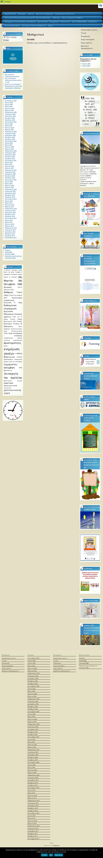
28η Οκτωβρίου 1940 (13, 282)
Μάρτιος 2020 (9, 187)
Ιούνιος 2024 (9, 104)
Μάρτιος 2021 (9, 168)
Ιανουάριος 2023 (10, 133)
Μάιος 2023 (8, 125)
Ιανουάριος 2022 (10, 153)
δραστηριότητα (17, 340)
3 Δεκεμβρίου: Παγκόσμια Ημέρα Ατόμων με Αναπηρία (13, 274)
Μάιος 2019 (8, 203)
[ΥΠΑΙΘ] (90, 365)
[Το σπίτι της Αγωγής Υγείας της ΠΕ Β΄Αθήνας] (90, 452)
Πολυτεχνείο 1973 (10, 321)
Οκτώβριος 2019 (10, 197)
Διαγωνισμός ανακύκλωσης (13, 298)
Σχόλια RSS (86, 66)
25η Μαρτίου (13, 278)
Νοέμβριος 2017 (10, 234)
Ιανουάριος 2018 (10, 230)
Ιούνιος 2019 (9, 201)
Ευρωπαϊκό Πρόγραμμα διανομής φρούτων (13, 314)
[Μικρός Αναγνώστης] (90, 617)
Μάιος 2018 (8, 222)
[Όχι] (100, 853)
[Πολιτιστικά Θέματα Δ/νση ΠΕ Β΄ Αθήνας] (90, 528)
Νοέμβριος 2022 (10, 137)
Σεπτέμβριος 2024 (10, 100)
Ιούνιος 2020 (9, 181)
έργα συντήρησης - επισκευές (13, 334)
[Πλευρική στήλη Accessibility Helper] (100, 5)
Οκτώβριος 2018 (10, 216)
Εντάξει (44, 855)
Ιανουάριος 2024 (10, 114)
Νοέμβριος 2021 (10, 156)
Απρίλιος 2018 (9, 224)
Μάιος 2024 (8, 106)
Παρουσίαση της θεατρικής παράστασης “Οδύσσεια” (13, 87)
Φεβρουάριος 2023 (11, 131)
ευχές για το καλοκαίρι (15, 361)
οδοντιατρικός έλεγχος (13, 381)
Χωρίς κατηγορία (87, 39)
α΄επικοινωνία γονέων (13, 338)
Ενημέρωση (85, 36)
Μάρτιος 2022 (9, 149)
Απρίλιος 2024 (9, 108)
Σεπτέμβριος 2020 (10, 180)
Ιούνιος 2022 (9, 143)
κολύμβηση (9, 367)
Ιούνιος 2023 (9, 124)
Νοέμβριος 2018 (10, 214)
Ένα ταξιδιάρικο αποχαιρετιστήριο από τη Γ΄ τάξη (13, 80)
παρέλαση (8, 383)
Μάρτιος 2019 (9, 206)
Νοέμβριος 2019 (10, 195)
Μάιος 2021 (8, 164)
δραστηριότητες (12, 343)
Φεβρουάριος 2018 (11, 228)
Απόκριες (8, 292)
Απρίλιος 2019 (9, 205)
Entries (8, 252)
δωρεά (6, 346)
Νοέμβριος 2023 (10, 118)
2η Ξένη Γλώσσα (14, 272)
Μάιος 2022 (8, 145)
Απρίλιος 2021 (9, 166)
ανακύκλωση (7, 340)
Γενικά (83, 33)
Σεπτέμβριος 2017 (10, 237)
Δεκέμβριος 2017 (10, 232)
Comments (9, 254)
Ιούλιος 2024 (9, 102)
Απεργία (20, 287)
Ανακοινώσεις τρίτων (89, 30)
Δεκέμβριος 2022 (10, 135)
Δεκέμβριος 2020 (10, 174)
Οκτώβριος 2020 (10, 178)
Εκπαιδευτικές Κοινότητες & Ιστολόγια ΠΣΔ (13, 257)
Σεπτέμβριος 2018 (10, 218)
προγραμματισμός (10, 385)
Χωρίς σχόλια (86, 43)
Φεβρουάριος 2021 (11, 170)
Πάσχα (20, 319)
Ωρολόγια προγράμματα (87, 47)
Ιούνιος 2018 (9, 220)
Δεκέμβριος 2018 (10, 212)
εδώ (35, 43)
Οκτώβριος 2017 (10, 235)
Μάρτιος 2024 (9, 110)
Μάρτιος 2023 (9, 129)
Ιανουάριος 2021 (10, 172)
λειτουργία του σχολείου (13, 375)
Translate (6, 40)
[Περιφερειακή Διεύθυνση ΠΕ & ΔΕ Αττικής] (90, 389)
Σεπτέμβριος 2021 (10, 160)
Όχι (51, 855)
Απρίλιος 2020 (9, 185)
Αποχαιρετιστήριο (9, 289)
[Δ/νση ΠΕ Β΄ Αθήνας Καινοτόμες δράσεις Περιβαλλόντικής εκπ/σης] (90, 499)
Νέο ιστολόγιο (9, 74)
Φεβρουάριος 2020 (11, 189)
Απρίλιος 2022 (9, 147)
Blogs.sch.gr (56, 845)
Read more (58, 855)
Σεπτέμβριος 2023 (10, 122)
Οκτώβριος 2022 (10, 139)
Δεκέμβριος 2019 (10, 193)
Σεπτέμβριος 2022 (10, 141)
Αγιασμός (8, 287)
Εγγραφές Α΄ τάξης (13, 302)
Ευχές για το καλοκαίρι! (13, 84)
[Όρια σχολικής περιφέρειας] (90, 248)
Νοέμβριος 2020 (10, 176)
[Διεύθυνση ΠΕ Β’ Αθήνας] (90, 407)
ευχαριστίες (10, 364)
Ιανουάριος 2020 (10, 191)
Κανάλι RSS (86, 64)
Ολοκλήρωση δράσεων (12, 76)
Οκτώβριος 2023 (10, 120)
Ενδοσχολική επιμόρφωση (10, 307)
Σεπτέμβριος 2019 (10, 199)
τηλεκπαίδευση (7, 388)
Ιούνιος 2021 (9, 162)
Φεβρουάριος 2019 (11, 208)
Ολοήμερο (12, 319)
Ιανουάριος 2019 (10, 210)
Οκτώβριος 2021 (10, 158)
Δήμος (5, 297)
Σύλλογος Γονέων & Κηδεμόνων (13, 324)
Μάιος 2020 (8, 183)
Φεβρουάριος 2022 (11, 151)
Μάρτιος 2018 (9, 226)
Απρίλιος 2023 (9, 127)
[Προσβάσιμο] (90, 593)
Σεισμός (19, 321)
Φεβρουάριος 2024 (11, 112)
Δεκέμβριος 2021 (10, 154)
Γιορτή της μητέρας (15, 295)
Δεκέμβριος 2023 (10, 116)
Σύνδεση (8, 1)
